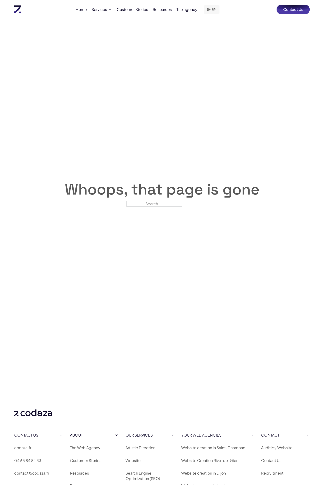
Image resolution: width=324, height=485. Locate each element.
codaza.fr (22, 447)
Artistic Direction (140, 447)
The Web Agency (85, 447)
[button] (38, 435)
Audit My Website (276, 447)
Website (133, 460)
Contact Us (293, 9)
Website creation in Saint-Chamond (213, 447)
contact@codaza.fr (31, 473)
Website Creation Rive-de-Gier (209, 460)
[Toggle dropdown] (110, 9)
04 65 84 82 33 (27, 460)
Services (99, 9)
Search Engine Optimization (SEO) (142, 476)
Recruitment (272, 473)
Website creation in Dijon (203, 473)
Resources (162, 9)
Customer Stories (132, 9)
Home (81, 9)
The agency (186, 9)
